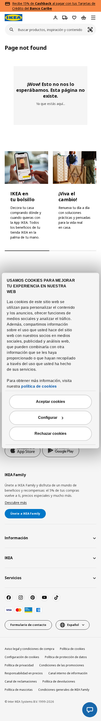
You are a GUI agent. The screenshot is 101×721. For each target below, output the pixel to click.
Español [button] (73, 625)
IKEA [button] (9, 557)
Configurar (47, 418)
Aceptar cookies (50, 402)
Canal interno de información (67, 673)
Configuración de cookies (22, 657)
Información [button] (16, 538)
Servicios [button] (13, 577)
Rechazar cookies (50, 434)
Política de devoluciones (59, 681)
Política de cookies (72, 649)
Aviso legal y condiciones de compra (29, 649)
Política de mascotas (19, 690)
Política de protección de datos (66, 657)
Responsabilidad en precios (24, 673)
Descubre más (16, 502)
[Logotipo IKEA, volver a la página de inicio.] (13, 17)
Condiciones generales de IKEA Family (63, 690)
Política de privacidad (19, 665)
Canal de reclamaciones (21, 681)
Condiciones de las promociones (61, 665)
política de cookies (39, 386)
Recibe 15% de (23, 3)
